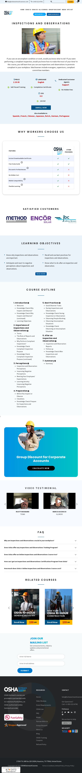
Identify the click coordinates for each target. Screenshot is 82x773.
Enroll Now (41, 107)
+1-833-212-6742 (37, 2)
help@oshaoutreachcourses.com (17, 2)
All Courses (43, 10)
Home (22, 10)
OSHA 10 (28, 10)
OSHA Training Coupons (41, 739)
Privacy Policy (69, 766)
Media (38, 717)
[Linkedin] (71, 712)
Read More (41, 274)
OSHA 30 (35, 10)
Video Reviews (41, 701)
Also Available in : (41, 113)
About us (39, 729)
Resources (39, 14)
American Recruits (53, 14)
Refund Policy (41, 744)
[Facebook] (62, 712)
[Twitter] (65, 712)
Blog (38, 734)
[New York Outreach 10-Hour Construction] (58, 604)
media (64, 10)
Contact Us (67, 723)
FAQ (37, 713)
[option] (16, 219)
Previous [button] (9, 608)
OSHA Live (40, 709)
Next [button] (77, 504)
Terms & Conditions (48, 766)
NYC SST (70, 10)
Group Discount (55, 10)
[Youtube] (68, 712)
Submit (25, 670)
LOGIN (70, 2)
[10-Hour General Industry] (25, 604)
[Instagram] (75, 712)
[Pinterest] (62, 715)
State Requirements (43, 705)
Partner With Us (42, 721)
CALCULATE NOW (41, 468)
